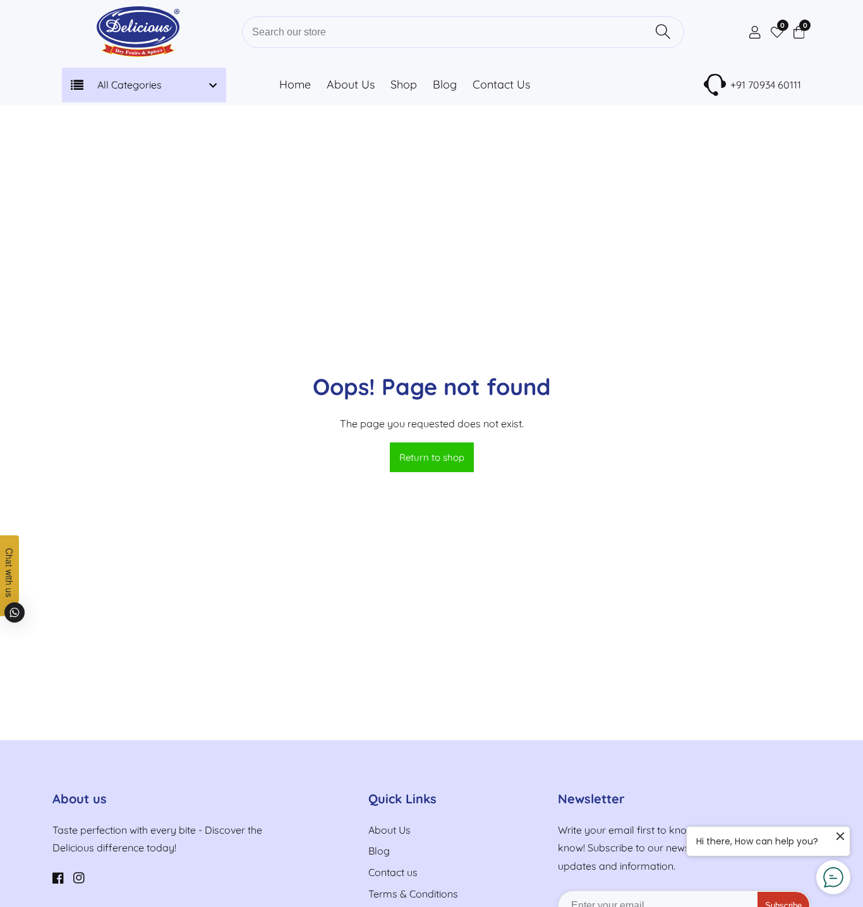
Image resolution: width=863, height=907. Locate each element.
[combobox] (463, 32)
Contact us (393, 872)
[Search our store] (663, 32)
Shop (403, 84)
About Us (351, 84)
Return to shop (431, 457)
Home (295, 84)
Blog (445, 84)
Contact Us (501, 84)
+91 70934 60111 (765, 84)
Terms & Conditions (413, 893)
